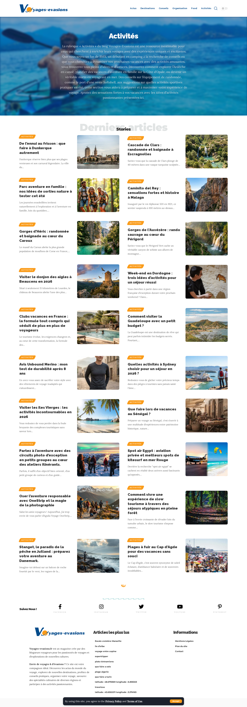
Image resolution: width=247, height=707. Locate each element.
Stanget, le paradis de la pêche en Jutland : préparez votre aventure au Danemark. (44, 554)
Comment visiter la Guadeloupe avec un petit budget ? (151, 321)
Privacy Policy (113, 701)
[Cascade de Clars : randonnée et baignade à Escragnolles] (207, 151)
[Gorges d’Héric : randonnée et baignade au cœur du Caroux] (98, 238)
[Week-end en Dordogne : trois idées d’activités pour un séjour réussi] (207, 282)
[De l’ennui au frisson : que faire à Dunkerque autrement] (98, 152)
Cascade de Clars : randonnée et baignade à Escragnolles (150, 149)
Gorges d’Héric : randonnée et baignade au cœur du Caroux (44, 236)
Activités (27, 136)
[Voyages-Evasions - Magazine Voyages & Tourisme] (43, 8)
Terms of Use (134, 701)
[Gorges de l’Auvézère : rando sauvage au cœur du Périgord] (207, 238)
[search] (215, 8)
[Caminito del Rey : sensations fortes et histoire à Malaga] (207, 195)
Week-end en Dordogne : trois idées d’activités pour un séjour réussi (152, 278)
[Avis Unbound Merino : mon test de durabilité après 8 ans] (98, 373)
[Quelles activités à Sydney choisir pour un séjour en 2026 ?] (207, 373)
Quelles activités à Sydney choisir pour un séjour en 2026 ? (152, 369)
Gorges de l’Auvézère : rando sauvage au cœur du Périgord (154, 234)
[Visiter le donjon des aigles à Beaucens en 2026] (98, 281)
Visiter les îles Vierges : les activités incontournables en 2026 (45, 412)
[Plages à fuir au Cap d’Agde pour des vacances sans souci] (207, 555)
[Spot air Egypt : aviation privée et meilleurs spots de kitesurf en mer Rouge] (207, 459)
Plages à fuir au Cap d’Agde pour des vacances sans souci (152, 551)
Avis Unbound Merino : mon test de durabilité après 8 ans (43, 369)
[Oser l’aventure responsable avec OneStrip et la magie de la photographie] (98, 502)
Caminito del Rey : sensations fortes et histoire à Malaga (153, 192)
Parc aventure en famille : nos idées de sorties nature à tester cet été (45, 191)
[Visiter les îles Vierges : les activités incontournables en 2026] (98, 416)
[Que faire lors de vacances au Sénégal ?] (207, 415)
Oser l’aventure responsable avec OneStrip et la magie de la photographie (45, 500)
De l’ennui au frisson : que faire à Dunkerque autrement (42, 148)
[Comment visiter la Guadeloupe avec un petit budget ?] (207, 325)
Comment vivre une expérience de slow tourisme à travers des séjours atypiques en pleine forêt (153, 503)
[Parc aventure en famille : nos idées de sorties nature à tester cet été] (98, 195)
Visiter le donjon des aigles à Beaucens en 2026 (45, 279)
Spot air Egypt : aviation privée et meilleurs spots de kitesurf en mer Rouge (153, 455)
